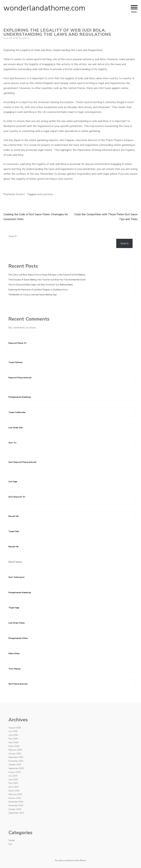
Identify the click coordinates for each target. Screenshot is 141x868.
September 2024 (16, 812)
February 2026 (15, 749)
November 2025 (15, 761)
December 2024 (15, 801)
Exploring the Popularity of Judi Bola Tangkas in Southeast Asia (38, 289)
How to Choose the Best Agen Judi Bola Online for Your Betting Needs (40, 284)
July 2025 (12, 775)
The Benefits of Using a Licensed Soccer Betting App (32, 294)
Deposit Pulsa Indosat (19, 377)
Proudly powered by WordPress (70, 860)
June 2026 (13, 735)
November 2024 (15, 805)
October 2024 (14, 809)
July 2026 (12, 731)
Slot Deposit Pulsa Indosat (22, 462)
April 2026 (13, 742)
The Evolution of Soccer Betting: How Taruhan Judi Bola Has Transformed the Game (47, 279)
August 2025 (14, 772)
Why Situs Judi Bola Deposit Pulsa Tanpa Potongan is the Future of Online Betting (46, 274)
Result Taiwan (15, 562)
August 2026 (14, 727)
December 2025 (15, 757)
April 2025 (13, 787)
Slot (10, 844)
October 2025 (14, 764)
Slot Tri (12, 442)
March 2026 (13, 746)
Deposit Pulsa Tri (17, 343)
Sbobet (20, 194)
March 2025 (13, 790)
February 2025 (15, 794)
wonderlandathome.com (44, 8)
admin (26, 38)
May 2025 (13, 783)
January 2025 (14, 798)
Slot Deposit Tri (16, 496)
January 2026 (14, 753)
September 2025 (16, 768)
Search (12, 236)
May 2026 (13, 738)
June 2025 (13, 779)
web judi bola (45, 194)
